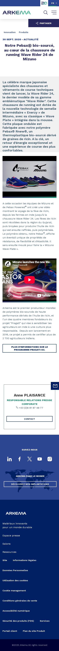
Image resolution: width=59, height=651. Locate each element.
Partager (45, 23)
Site (5, 560)
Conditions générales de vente (20, 600)
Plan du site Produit (34, 631)
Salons (7, 543)
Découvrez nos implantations (30, 484)
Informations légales (24, 560)
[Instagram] (49, 459)
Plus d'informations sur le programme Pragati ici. (29, 348)
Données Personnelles (15, 570)
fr (52, 3)
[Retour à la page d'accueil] (17, 13)
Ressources (9, 551)
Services (45, 621)
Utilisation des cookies (15, 580)
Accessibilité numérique (16, 610)
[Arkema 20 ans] (44, 5)
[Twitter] (29, 459)
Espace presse (11, 535)
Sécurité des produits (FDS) (18, 621)
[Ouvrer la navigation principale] (54, 12)
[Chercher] (45, 12)
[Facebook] (19, 459)
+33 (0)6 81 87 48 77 (30, 407)
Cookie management (14, 590)
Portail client (10, 631)
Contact (29, 419)
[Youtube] (39, 459)
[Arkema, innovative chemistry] (16, 516)
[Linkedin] (9, 459)
